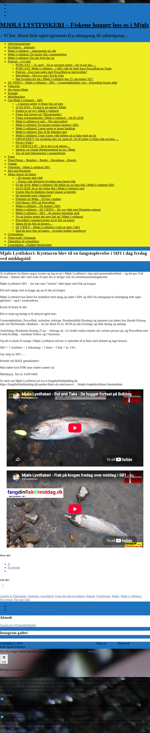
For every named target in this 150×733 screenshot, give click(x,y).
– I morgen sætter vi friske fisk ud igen (39, 103)
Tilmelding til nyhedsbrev (23, 241)
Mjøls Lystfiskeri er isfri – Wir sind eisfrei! (42, 121)
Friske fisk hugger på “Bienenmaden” (39, 114)
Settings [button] (93, 651)
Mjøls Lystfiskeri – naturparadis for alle (32, 51)
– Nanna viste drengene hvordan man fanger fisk (46, 181)
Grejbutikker (15, 234)
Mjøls (115, 596)
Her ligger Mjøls (18, 89)
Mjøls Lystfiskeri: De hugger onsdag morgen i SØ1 (47, 125)
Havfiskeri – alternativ (21, 47)
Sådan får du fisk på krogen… (34, 223)
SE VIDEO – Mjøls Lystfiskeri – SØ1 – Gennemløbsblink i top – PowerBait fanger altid (62, 82)
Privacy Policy (25, 142)
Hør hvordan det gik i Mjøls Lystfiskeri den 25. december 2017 (54, 79)
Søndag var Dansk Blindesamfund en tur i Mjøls (45, 149)
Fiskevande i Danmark (22, 237)
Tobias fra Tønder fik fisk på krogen (32, 610)
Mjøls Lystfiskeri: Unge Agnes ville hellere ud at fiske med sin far (56, 135)
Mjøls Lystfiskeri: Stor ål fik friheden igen (41, 132)
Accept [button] (107, 651)
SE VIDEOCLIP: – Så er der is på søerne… (43, 146)
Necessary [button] (6, 695)
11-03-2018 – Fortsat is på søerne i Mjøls (41, 107)
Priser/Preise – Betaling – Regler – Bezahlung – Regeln (42, 160)
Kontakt (13, 93)
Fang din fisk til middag (70, 596)
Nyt (58, 266)
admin (4, 266)
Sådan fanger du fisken (22, 174)
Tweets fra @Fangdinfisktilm (18, 625)
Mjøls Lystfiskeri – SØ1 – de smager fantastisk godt (47, 213)
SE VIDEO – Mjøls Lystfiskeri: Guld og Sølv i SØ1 (48, 227)
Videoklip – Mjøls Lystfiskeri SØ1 (29, 167)
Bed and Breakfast (19, 170)
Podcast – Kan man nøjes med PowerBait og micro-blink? (51, 72)
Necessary (11, 699)
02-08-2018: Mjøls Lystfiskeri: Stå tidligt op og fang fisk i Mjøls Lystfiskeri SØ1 (65, 185)
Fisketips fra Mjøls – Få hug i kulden (38, 199)
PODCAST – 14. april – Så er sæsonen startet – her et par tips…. (56, 65)
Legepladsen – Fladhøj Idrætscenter (30, 244)
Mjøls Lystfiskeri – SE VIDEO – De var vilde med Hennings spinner (58, 209)
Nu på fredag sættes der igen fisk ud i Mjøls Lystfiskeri (49, 216)
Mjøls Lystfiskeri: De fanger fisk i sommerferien (37, 54)
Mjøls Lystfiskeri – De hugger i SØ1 (38, 206)
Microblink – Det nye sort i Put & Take (40, 75)
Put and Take (22, 599)
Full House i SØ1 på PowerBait (35, 202)
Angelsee (33, 596)
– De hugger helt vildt (29, 177)
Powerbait (6, 599)
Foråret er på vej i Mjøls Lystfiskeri (37, 110)
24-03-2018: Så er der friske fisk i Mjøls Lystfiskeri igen (50, 188)
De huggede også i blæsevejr (33, 195)
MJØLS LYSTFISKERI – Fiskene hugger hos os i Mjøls (74, 24)
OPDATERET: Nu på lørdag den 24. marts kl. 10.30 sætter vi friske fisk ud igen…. (67, 139)
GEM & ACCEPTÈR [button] (13, 731)
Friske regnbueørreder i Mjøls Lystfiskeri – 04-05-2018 (49, 118)
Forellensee (103, 596)
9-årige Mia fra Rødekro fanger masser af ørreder (46, 192)
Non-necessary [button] (9, 713)
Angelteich (47, 596)
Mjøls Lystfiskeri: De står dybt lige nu (31, 58)
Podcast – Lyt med (19, 61)
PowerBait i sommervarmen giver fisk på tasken (45, 220)
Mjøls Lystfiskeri (131, 596)
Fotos (11, 156)
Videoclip (14, 86)
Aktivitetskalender (19, 43)
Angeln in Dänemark (13, 596)
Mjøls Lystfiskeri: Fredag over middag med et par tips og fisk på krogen (54, 606)
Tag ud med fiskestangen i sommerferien (40, 153)
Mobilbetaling (16, 96)
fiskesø (90, 596)
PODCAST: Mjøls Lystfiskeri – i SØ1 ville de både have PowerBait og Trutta (64, 68)
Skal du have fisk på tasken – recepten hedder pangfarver (51, 230)
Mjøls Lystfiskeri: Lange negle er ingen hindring (45, 128)
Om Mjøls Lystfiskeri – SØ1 (25, 100)
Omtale (12, 163)
